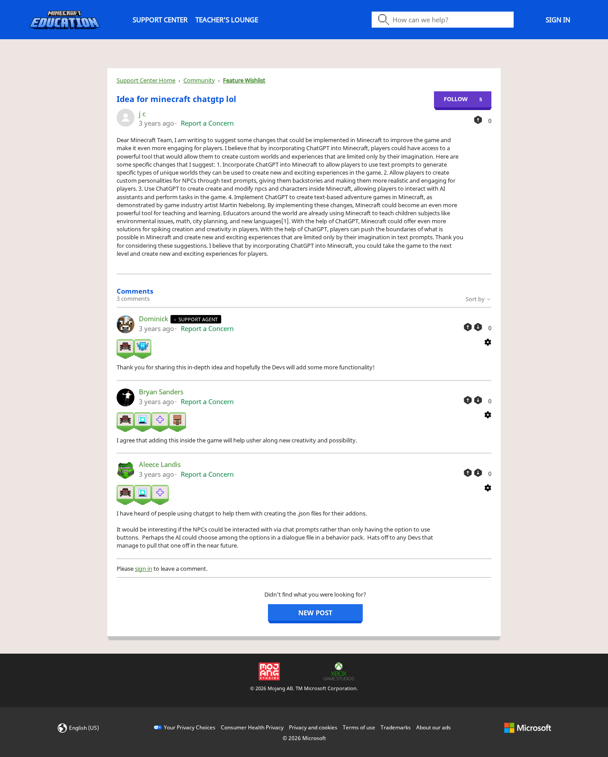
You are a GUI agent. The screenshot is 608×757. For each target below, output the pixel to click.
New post (315, 612)
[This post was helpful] (478, 119)
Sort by (476, 299)
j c (142, 113)
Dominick (154, 318)
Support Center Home (146, 80)
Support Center (160, 19)
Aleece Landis (160, 464)
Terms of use (359, 727)
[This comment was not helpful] (478, 327)
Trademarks (396, 727)
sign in (143, 569)
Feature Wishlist (244, 80)
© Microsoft (304, 738)
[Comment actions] (487, 341)
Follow (456, 99)
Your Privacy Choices (189, 727)
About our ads (433, 727)
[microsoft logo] (527, 727)
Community (199, 80)
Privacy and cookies (313, 727)
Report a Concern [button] (207, 123)
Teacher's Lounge (226, 19)
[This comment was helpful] (467, 327)
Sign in (558, 19)
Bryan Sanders (161, 391)
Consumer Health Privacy (252, 727)
